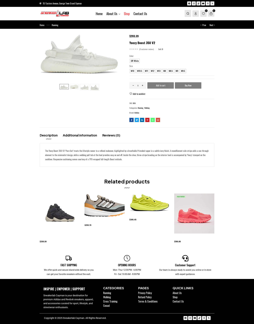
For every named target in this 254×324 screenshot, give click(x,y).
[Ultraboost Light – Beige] (105, 205)
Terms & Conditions (148, 301)
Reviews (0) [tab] (111, 135)
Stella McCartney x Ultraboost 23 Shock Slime (145, 215)
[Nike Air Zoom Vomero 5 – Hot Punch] (194, 214)
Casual (106, 305)
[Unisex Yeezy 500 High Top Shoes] (60, 214)
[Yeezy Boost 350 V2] (131, 120)
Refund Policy (145, 297)
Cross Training (110, 301)
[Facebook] (189, 3)
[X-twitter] (212, 3)
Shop (175, 297)
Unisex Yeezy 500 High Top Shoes (51, 237)
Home (42, 25)
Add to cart (160, 85)
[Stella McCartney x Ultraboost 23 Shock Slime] (149, 203)
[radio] (135, 61)
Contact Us (178, 301)
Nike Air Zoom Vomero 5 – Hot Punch (187, 237)
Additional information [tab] (80, 135)
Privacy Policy (145, 293)
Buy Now (188, 85)
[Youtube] (203, 3)
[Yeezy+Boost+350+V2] (137, 120)
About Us (177, 293)
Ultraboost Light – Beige (93, 221)
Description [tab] (49, 135)
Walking (147, 108)
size (131, 66)
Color (131, 56)
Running (55, 25)
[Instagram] (194, 3)
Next (211, 25)
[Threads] (208, 3)
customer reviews (146, 49)
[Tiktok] (198, 3)
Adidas (136, 112)
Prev (204, 25)
